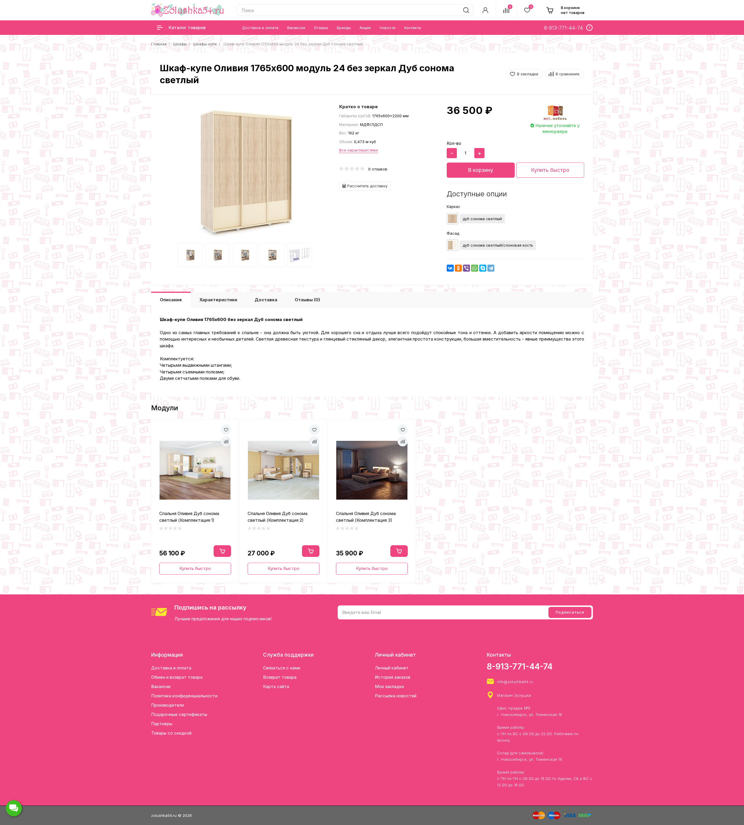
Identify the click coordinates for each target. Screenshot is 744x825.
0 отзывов (377, 169)
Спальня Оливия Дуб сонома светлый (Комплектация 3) (366, 517)
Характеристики (218, 299)
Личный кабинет (392, 668)
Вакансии (161, 686)
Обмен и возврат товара (177, 677)
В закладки (527, 74)
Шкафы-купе (205, 44)
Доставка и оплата (171, 668)
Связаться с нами (281, 668)
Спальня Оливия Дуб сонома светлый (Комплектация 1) (189, 517)
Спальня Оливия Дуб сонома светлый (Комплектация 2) (277, 517)
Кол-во (454, 143)
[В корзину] (222, 551)
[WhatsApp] (474, 268)
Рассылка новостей (395, 696)
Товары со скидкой (171, 733)
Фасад (453, 233)
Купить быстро (550, 170)
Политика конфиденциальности (184, 696)
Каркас (453, 206)
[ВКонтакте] (450, 268)
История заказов (392, 677)
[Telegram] (490, 268)
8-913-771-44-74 (519, 666)
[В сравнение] (226, 441)
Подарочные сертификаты (179, 714)
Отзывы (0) (307, 299)
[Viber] (466, 268)
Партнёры (161, 723)
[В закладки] (226, 430)
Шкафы (180, 44)
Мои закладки (389, 686)
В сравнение (568, 74)
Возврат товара (279, 677)
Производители (167, 705)
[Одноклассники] (458, 268)
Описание (171, 299)
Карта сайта (276, 686)
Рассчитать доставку (366, 185)
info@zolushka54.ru (515, 681)
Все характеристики (358, 150)
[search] (466, 10)
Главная (159, 44)
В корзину (480, 170)
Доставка (266, 299)
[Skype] (482, 268)
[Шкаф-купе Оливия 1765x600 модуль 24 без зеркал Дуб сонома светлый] (246, 173)
